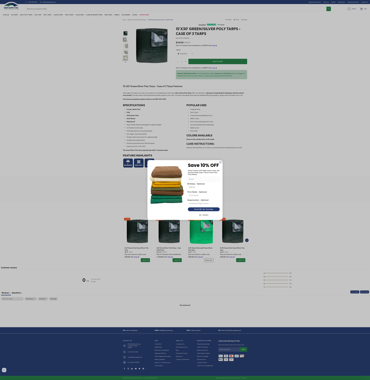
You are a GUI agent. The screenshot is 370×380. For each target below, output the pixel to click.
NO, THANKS (203, 215)
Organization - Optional (198, 200)
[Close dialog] (220, 162)
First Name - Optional (197, 192)
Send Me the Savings (203, 209)
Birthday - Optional (196, 184)
